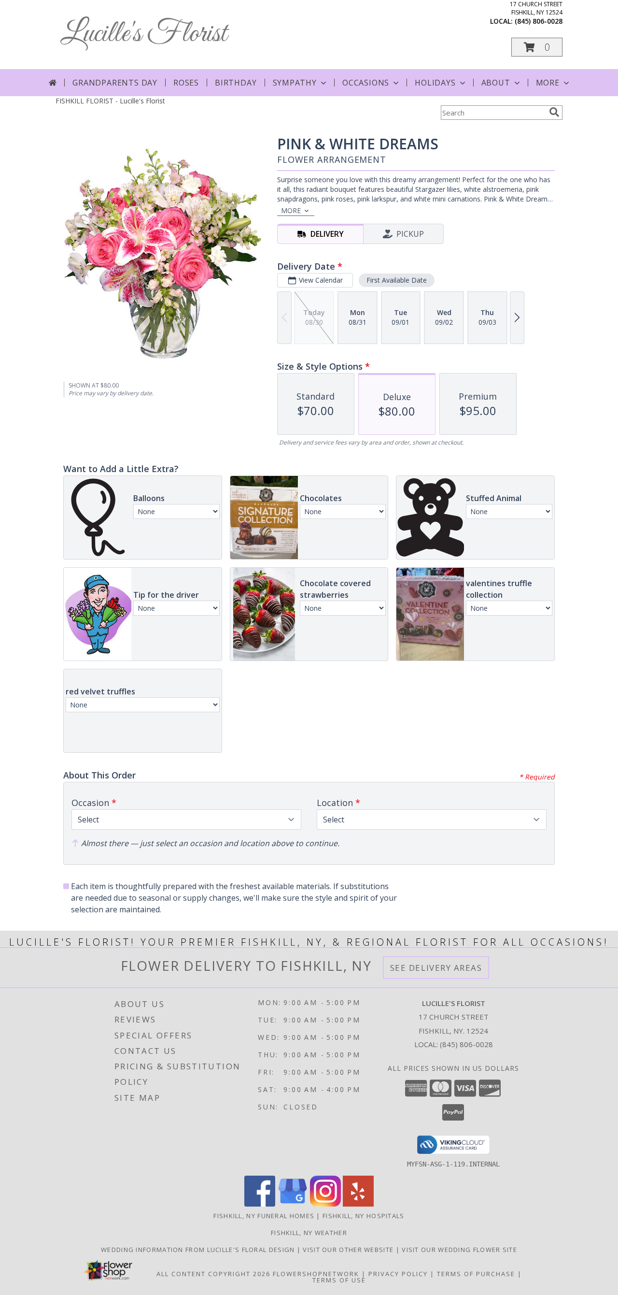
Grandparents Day (114, 82)
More (548, 82)
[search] (554, 112)
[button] (536, 47)
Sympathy (295, 82)
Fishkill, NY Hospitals (364, 1215)
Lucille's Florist (143, 34)
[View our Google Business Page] (292, 1204)
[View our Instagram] (325, 1204)
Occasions (365, 82)
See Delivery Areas (436, 967)
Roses (186, 82)
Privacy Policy (398, 1273)
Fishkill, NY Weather (309, 1232)
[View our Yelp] (358, 1204)
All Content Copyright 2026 (213, 1273)
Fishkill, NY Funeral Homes (263, 1215)
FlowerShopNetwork (316, 1273)
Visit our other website (349, 1249)
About (495, 82)
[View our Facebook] (259, 1204)
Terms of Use (339, 1280)
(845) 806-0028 (538, 21)
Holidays (435, 82)
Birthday (235, 82)
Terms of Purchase (476, 1273)
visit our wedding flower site (459, 1249)
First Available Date (396, 280)
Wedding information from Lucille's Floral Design (199, 1249)
